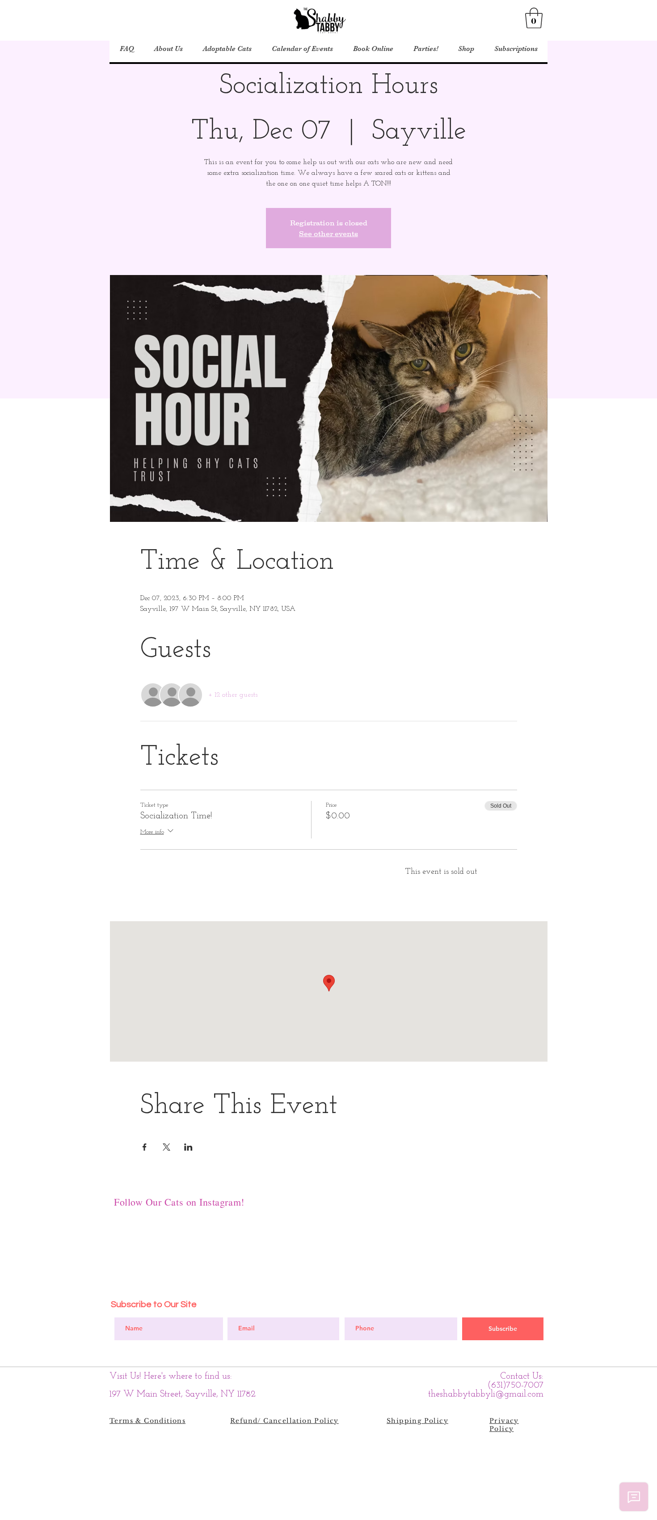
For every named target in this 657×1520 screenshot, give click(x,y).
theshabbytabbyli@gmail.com (485, 1394)
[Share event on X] (166, 1147)
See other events (328, 233)
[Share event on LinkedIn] (188, 1147)
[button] (534, 18)
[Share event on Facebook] (144, 1147)
